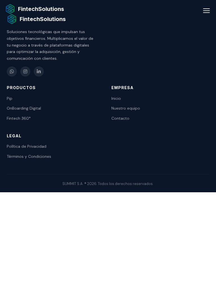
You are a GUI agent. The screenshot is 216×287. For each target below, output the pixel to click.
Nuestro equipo (125, 108)
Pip (9, 98)
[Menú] (206, 10)
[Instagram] (25, 71)
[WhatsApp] (12, 71)
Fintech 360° (19, 118)
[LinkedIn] (39, 71)
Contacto (120, 118)
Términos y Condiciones (29, 156)
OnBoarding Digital (24, 108)
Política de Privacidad (26, 146)
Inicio (116, 98)
